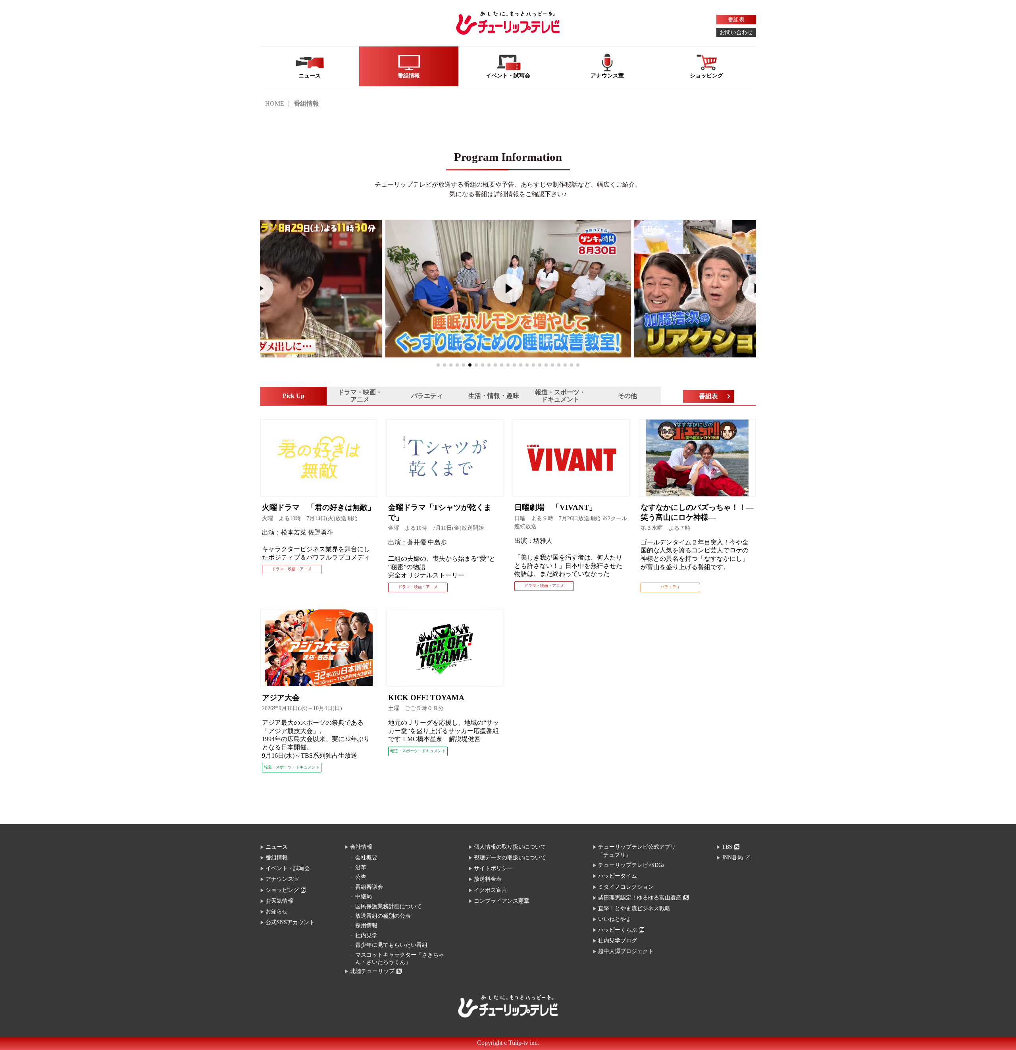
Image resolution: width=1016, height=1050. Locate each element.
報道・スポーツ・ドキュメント (560, 396)
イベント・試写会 (288, 868)
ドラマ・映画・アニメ (360, 396)
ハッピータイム (617, 876)
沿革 (360, 867)
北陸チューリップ (372, 971)
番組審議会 (369, 887)
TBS (727, 847)
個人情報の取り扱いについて (510, 847)
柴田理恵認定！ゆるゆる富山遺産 (639, 898)
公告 (360, 877)
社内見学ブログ (617, 941)
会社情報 (361, 847)
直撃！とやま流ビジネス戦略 (634, 908)
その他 (627, 395)
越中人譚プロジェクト (626, 951)
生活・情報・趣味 (493, 395)
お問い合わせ (736, 32)
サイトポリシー (493, 868)
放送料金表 (488, 879)
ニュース (277, 847)
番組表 (736, 20)
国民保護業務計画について (388, 906)
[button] (438, 365)
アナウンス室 (282, 879)
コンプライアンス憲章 (501, 901)
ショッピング (282, 890)
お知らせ (277, 912)
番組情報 (277, 858)
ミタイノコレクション (626, 887)
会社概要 (366, 858)
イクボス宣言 (490, 890)
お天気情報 (279, 901)
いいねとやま (614, 919)
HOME (274, 103)
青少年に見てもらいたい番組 (391, 945)
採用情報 (366, 925)
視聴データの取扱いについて (510, 858)
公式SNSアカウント (290, 922)
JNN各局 (732, 858)
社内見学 (366, 935)
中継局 (363, 896)
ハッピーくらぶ (617, 930)
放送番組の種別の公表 (383, 916)
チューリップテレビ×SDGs (631, 865)
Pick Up (293, 395)
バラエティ (427, 395)
